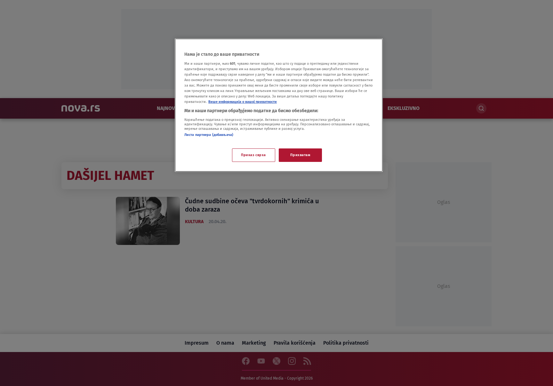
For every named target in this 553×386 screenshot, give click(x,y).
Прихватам (300, 155)
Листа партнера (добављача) (208, 134)
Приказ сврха (253, 155)
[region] (279, 105)
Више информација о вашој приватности (242, 101)
